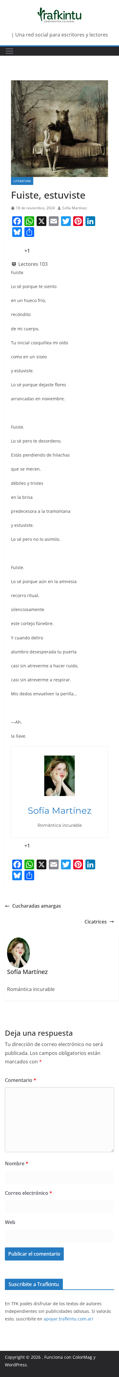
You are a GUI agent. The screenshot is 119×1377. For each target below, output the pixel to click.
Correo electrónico (28, 1193)
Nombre (16, 1163)
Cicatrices (96, 921)
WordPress (16, 1365)
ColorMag (82, 1357)
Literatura (22, 181)
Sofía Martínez (74, 207)
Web (10, 1222)
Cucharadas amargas (36, 905)
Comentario (20, 1080)
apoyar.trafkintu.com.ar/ (68, 1319)
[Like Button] (15, 250)
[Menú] (9, 51)
